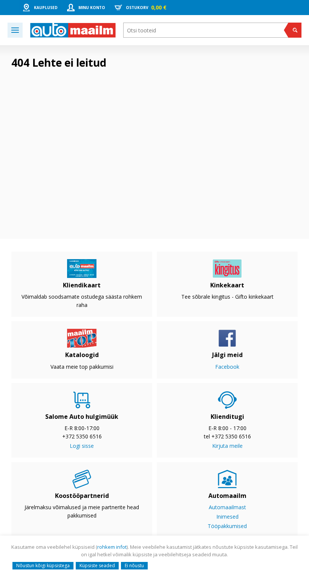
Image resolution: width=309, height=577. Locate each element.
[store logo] (73, 30)
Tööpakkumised (227, 526)
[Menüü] (15, 30)
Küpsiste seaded (97, 565)
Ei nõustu (134, 565)
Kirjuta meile (227, 445)
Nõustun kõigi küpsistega (43, 565)
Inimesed (227, 516)
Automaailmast (227, 507)
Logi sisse (82, 445)
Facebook (227, 366)
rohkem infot (112, 546)
